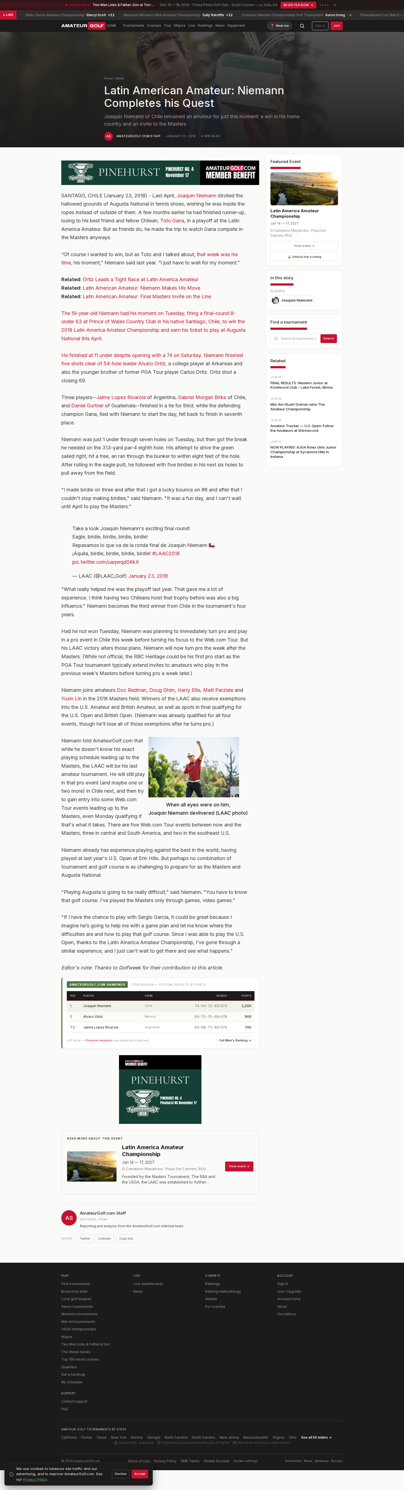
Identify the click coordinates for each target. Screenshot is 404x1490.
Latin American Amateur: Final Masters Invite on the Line (147, 296)
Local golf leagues (76, 1299)
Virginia (278, 1437)
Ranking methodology (223, 1291)
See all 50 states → (316, 1437)
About (282, 1306)
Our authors (286, 1314)
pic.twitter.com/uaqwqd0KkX (105, 562)
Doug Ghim (162, 690)
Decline (120, 1474)
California (69, 1437)
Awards (211, 1299)
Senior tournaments (77, 1306)
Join (336, 25)
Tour (167, 25)
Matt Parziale (218, 690)
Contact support (74, 1401)
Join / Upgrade (289, 1291)
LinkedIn (104, 1238)
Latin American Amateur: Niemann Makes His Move (141, 288)
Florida (86, 1437)
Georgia (153, 1437)
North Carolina (176, 1437)
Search (328, 338)
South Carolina (203, 1437)
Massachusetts (255, 1437)
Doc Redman (131, 690)
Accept (139, 1474)
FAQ (64, 1409)
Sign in (320, 25)
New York (118, 1437)
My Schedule (71, 1382)
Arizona (137, 1437)
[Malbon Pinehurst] (160, 173)
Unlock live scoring (304, 257)
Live (191, 25)
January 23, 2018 (148, 576)
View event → (304, 246)
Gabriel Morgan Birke (202, 397)
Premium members (99, 1040)
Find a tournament (75, 1284)
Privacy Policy (165, 1461)
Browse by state (74, 1291)
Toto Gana (172, 220)
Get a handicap (73, 1374)
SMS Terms (190, 1461)
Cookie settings (245, 1461)
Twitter (85, 1238)
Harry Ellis (189, 690)
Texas (101, 1437)
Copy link (126, 1238)
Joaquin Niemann (196, 195)
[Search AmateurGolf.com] (302, 25)
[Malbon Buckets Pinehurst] (160, 1089)
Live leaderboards (148, 1284)
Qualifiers (69, 1367)
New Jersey (229, 1437)
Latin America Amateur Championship (294, 213)
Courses (154, 25)
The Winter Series (75, 1352)
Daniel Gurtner (87, 405)
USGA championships (78, 1329)
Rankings (205, 25)
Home (108, 78)
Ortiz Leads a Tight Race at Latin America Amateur (140, 279)
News (220, 25)
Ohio (293, 1437)
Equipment (236, 25)
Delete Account (216, 1461)
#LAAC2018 (166, 553)
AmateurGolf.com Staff (138, 136)
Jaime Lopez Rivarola (121, 397)
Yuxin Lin (71, 698)
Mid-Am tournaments (78, 1322)
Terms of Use (138, 1461)
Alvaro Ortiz (151, 363)
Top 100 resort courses (80, 1359)
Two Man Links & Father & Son (85, 1344)
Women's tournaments (79, 1314)
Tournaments (133, 25)
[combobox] (304, 338)
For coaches (215, 1306)
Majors (180, 25)
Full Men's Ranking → (235, 1040)
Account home (289, 1299)
